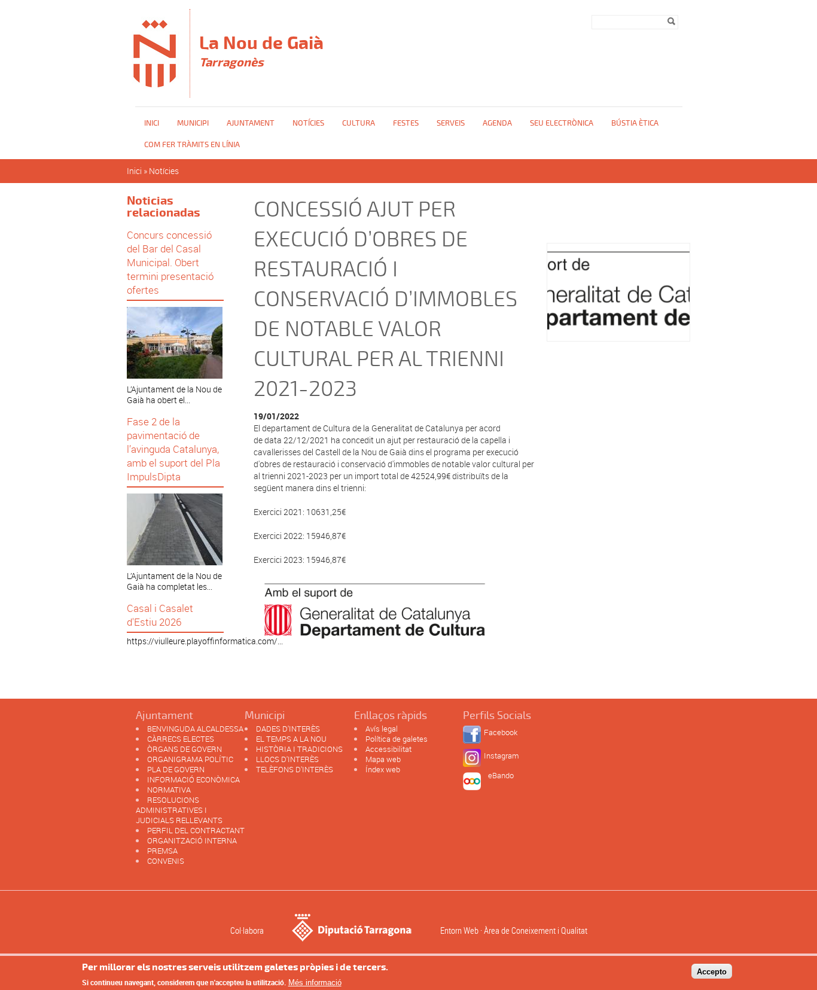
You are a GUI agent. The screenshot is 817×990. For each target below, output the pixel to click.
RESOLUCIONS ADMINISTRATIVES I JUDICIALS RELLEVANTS (179, 809)
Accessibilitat (388, 749)
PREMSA (162, 850)
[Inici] (155, 92)
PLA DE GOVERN (176, 769)
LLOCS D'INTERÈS (287, 759)
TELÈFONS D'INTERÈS (294, 769)
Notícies (308, 123)
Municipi (193, 123)
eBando (501, 775)
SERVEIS (451, 123)
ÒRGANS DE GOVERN (184, 749)
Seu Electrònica (561, 123)
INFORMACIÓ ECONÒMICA (193, 779)
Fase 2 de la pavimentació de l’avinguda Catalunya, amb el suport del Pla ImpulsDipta (173, 449)
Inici (151, 123)
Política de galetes (396, 738)
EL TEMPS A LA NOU (291, 738)
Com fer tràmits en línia (192, 145)
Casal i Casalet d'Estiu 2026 (160, 615)
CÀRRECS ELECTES (180, 738)
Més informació (315, 982)
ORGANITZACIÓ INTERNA (192, 840)
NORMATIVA (169, 789)
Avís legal (381, 728)
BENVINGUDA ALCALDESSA (195, 728)
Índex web (382, 769)
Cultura (358, 123)
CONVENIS (165, 860)
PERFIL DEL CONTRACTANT (196, 830)
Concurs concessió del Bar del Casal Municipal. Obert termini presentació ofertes (170, 262)
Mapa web (383, 759)
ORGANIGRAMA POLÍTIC (190, 759)
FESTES (406, 123)
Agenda (497, 123)
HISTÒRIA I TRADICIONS (299, 749)
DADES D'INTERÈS (288, 728)
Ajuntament (251, 123)
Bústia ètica (635, 123)
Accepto (712, 971)
